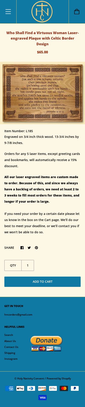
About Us (10, 341)
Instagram (10, 359)
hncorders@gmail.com (18, 314)
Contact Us (11, 347)
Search (8, 335)
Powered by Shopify (59, 378)
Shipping (9, 353)
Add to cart (43, 281)
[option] (42, 93)
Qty (13, 265)
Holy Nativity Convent (30, 378)
